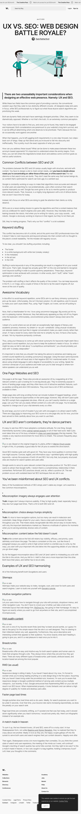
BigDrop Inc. (39, 608)
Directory (5, 785)
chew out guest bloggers (48, 433)
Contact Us (45, 791)
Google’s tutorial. (49, 588)
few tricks (16, 413)
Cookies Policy (6, 800)
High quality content (12, 618)
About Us (44, 788)
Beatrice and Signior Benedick (40, 730)
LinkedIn (21, 803)
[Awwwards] (7, 8)
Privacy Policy (27, 800)
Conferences (6, 788)
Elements (5, 781)
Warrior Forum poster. (62, 444)
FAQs (43, 785)
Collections (5, 778)
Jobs (42, 778)
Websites (5, 774)
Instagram (14, 803)
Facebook (36, 803)
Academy (44, 774)
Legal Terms (17, 800)
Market (43, 781)
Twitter (28, 803)
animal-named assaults (36, 431)
